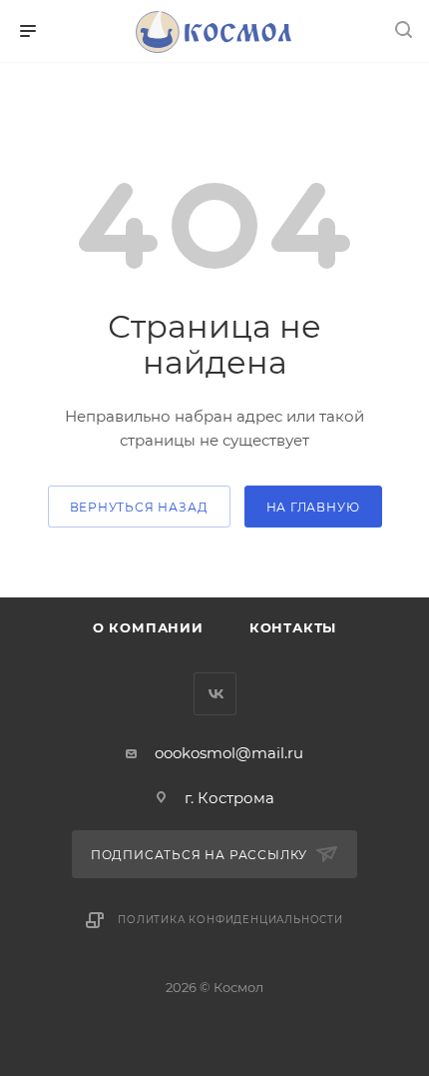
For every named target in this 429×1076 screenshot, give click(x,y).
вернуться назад (139, 507)
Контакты (292, 627)
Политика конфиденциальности (230, 919)
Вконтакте (215, 693)
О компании (148, 627)
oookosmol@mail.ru (229, 752)
